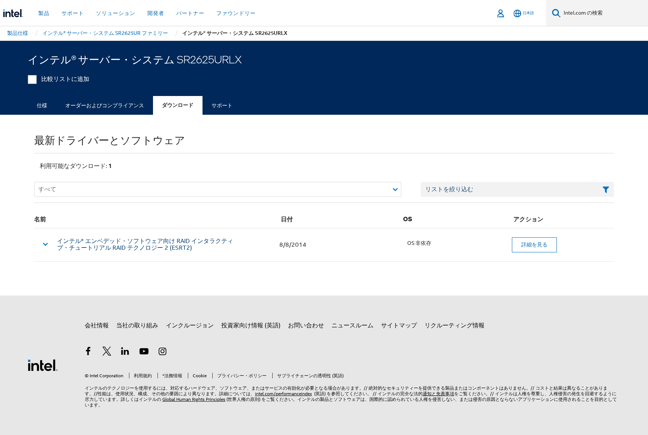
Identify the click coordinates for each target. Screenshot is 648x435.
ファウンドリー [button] (236, 13)
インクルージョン (190, 325)
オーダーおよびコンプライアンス (104, 105)
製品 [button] (44, 13)
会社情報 (97, 325)
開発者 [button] (155, 13)
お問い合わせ (306, 325)
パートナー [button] (190, 13)
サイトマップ (399, 325)
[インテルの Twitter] (106, 352)
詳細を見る (534, 244)
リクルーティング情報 (454, 325)
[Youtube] (144, 352)
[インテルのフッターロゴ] (43, 365)
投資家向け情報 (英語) (250, 325)
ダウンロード (178, 105)
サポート (222, 105)
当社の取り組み (137, 325)
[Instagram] (162, 352)
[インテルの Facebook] (88, 352)
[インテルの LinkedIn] (125, 352)
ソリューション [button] (115, 13)
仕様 (42, 105)
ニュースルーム (353, 325)
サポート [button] (73, 13)
